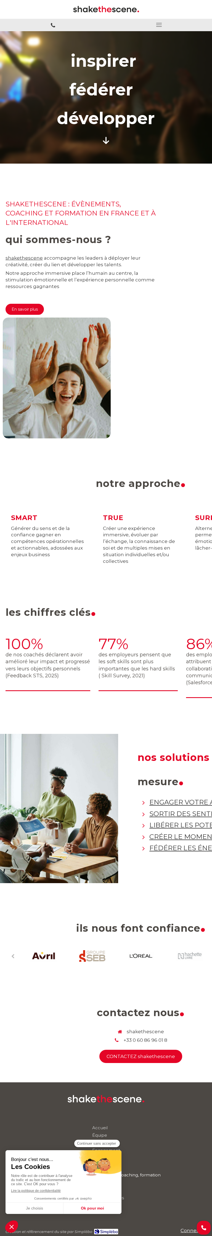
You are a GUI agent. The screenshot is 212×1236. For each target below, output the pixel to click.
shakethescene (24, 258)
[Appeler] (53, 25)
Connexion (193, 1230)
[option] (43, 956)
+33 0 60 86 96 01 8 (145, 1040)
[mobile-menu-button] (159, 24)
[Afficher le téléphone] (204, 1228)
